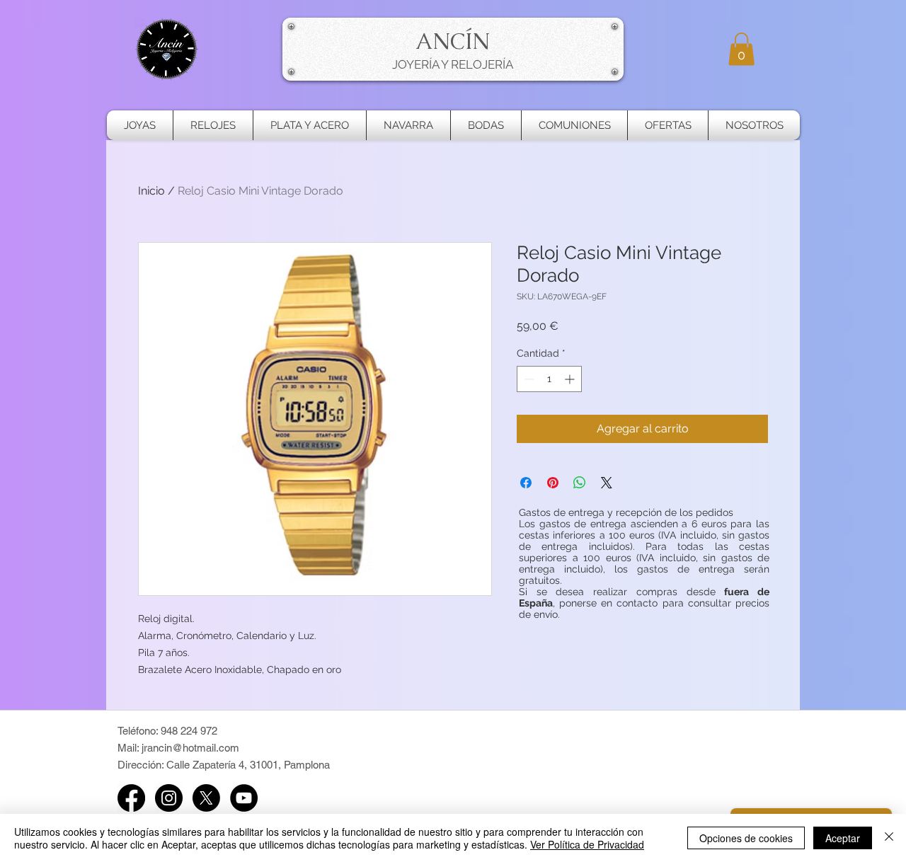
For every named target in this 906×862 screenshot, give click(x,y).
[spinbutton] (549, 379)
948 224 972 (189, 731)
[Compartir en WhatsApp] (579, 482)
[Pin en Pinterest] (552, 482)
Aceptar (842, 838)
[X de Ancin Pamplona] (206, 798)
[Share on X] (606, 482)
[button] (741, 49)
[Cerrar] (889, 838)
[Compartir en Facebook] (525, 482)
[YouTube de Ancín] (244, 798)
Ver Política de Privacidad (587, 844)
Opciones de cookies (746, 838)
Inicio (151, 190)
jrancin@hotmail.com (190, 748)
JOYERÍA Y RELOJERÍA (452, 64)
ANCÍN (452, 41)
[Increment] (571, 379)
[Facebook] (131, 798)
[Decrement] (528, 379)
